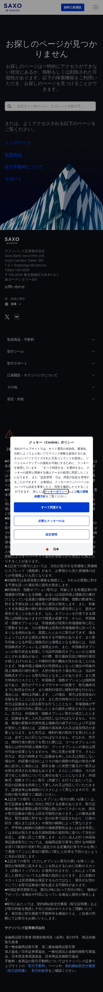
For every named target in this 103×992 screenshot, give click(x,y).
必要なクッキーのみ (51, 521)
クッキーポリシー (56, 491)
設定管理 (51, 534)
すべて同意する (51, 507)
